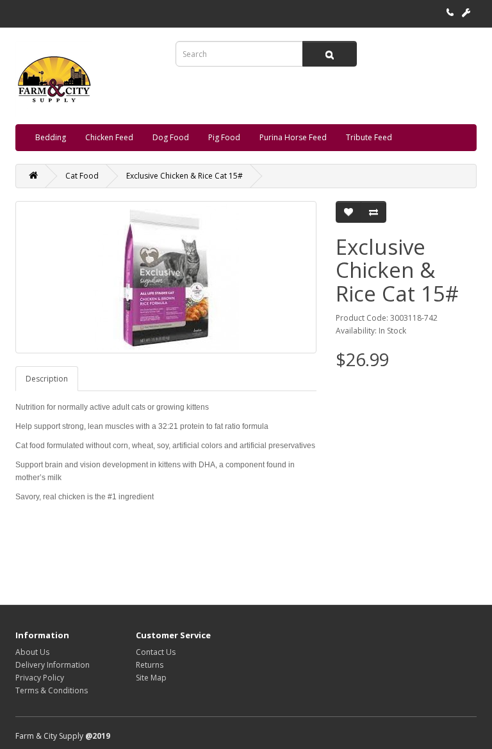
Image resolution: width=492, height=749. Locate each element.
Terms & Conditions (51, 690)
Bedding (50, 137)
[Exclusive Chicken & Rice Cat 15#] (165, 277)
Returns (149, 664)
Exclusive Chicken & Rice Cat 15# (184, 175)
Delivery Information (52, 664)
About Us (32, 652)
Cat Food (82, 175)
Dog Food (170, 137)
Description (47, 378)
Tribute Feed (369, 137)
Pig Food (224, 137)
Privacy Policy (39, 677)
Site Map (151, 677)
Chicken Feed (109, 137)
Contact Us (156, 652)
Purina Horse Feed (293, 137)
